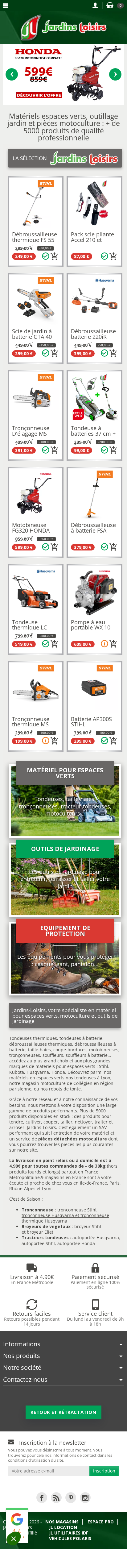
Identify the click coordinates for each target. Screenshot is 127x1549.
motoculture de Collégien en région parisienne (61, 1086)
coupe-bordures (69, 1050)
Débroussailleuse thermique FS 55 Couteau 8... (34, 239)
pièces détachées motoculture (72, 1139)
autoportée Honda (76, 1243)
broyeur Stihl (87, 1226)
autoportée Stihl (38, 1243)
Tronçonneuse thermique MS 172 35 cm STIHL (33, 724)
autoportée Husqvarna (95, 1237)
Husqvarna (38, 1072)
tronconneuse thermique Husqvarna (65, 1218)
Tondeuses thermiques (33, 1038)
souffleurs (53, 1055)
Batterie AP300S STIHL (91, 721)
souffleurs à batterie (87, 1055)
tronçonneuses (24, 1055)
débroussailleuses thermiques (40, 1044)
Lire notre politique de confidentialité (36, 1523)
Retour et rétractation (63, 1412)
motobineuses (103, 1050)
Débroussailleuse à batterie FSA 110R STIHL (93, 530)
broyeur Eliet (40, 1232)
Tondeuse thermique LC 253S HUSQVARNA (35, 627)
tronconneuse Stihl (76, 1210)
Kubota (16, 1072)
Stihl (103, 1066)
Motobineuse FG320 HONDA (31, 527)
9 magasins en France (63, 1177)
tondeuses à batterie (80, 1038)
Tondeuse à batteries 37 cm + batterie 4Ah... (93, 433)
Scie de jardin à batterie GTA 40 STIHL (32, 336)
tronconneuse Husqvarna (48, 1215)
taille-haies (39, 1050)
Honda (58, 1072)
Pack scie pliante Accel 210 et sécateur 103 (92, 239)
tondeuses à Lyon (92, 1078)
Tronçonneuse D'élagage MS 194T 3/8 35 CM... (34, 433)
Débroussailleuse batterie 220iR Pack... (93, 336)
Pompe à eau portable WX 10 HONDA (90, 627)
